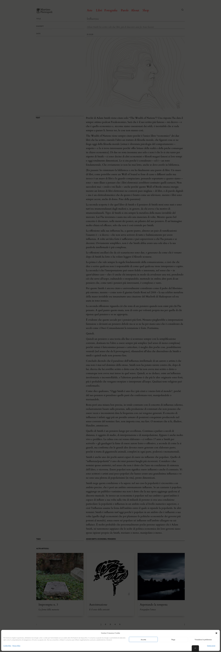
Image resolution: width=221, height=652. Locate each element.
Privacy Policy (16, 646)
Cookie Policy (7, 646)
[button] (216, 633)
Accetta (143, 639)
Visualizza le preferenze (203, 639)
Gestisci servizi (211, 646)
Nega (173, 639)
